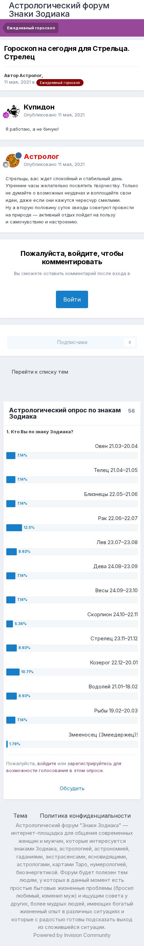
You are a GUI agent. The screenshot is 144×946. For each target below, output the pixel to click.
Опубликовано (54, 114)
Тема (21, 815)
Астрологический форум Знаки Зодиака (59, 9)
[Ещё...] (131, 111)
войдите (46, 763)
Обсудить (72, 788)
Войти (72, 299)
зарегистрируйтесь (89, 763)
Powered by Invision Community (71, 935)
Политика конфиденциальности (85, 815)
